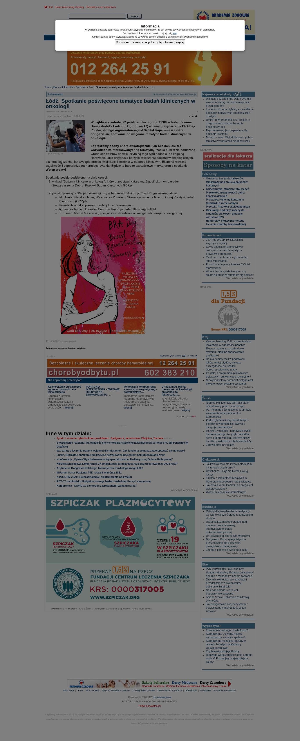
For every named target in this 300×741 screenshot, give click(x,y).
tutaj (175, 33)
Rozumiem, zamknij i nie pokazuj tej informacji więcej (150, 42)
